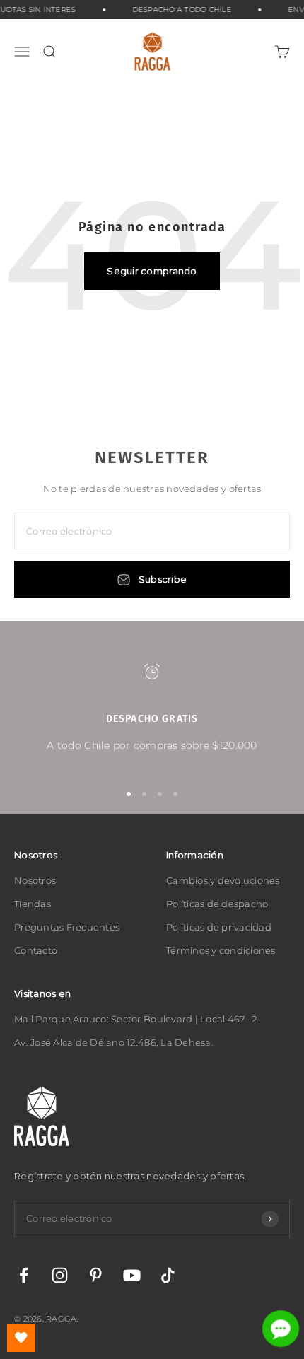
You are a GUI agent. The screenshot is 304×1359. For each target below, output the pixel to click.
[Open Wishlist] (21, 1338)
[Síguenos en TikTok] (167, 1275)
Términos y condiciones (221, 950)
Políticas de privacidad (218, 927)
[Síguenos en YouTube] (131, 1275)
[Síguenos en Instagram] (59, 1275)
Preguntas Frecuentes (66, 927)
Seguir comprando (152, 270)
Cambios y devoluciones (223, 880)
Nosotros (35, 880)
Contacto (35, 950)
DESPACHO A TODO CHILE (178, 9)
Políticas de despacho (217, 903)
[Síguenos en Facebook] (23, 1275)
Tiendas (32, 903)
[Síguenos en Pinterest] (95, 1275)
